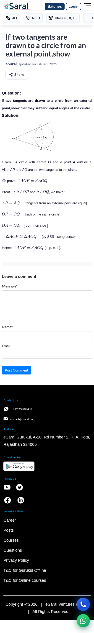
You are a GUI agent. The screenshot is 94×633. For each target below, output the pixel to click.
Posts (8, 530)
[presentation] (32, 181)
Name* (7, 327)
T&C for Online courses (24, 580)
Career (9, 520)
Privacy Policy (16, 560)
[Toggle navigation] (87, 6)
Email (6, 345)
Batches (54, 6)
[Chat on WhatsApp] (83, 620)
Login (73, 6)
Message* (10, 286)
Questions (12, 550)
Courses (11, 540)
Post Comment (16, 370)
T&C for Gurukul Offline (24, 570)
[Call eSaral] (83, 604)
